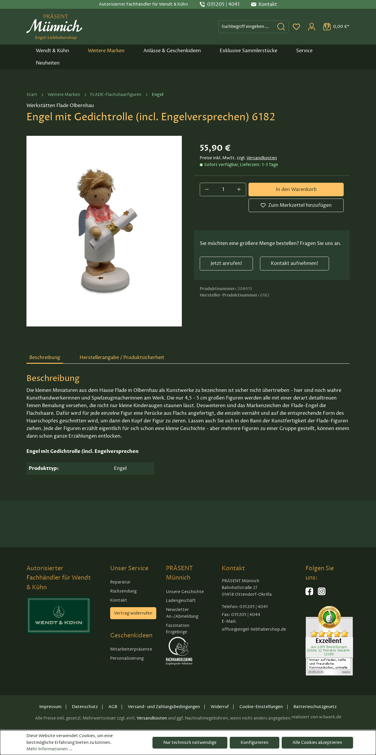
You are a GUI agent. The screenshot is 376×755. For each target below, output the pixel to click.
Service (304, 51)
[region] (104, 231)
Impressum (50, 706)
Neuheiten (48, 63)
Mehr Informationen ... (49, 748)
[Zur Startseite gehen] (54, 26)
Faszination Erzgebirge (177, 629)
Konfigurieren (254, 742)
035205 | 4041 (223, 4)
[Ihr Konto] (311, 26)
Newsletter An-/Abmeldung (182, 613)
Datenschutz (85, 706)
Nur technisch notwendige (189, 742)
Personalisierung (127, 658)
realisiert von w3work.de (316, 717)
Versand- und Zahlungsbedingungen (164, 706)
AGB (112, 706)
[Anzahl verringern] (207, 189)
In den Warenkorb (296, 189)
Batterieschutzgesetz (315, 706)
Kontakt (118, 600)
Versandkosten (261, 157)
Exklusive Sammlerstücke (248, 51)
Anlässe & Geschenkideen (172, 51)
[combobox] (246, 26)
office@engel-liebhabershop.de (254, 629)
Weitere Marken (106, 51)
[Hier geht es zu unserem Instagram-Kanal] (321, 593)
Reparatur (120, 582)
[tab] (44, 358)
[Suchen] (281, 26)
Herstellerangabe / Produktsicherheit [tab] (122, 357)
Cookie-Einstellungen (261, 706)
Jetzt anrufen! (226, 263)
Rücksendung (123, 591)
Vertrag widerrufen (133, 613)
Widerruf (220, 706)
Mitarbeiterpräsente (131, 649)
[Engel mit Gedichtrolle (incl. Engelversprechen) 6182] (104, 231)
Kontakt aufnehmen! (294, 263)
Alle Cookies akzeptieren (317, 742)
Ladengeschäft (181, 600)
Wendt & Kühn (52, 51)
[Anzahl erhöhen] (239, 189)
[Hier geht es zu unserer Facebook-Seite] (309, 593)
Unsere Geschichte (185, 591)
